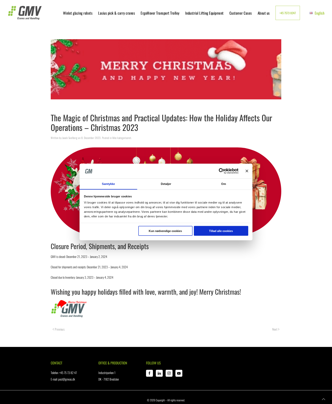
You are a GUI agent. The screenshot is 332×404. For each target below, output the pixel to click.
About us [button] (264, 13)
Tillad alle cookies (221, 231)
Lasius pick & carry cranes (116, 13)
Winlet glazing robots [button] (78, 13)
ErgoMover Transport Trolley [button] (160, 13)
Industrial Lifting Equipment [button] (204, 13)
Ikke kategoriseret (121, 138)
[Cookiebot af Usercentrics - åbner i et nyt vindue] (221, 171)
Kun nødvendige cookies (165, 231)
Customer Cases (240, 13)
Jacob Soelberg (69, 138)
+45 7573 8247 (288, 13)
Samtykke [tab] (108, 183)
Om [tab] (223, 183)
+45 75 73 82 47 (68, 372)
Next (274, 329)
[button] (317, 13)
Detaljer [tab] (166, 183)
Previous (60, 329)
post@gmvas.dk (66, 379)
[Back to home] (25, 13)
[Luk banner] (247, 171)
